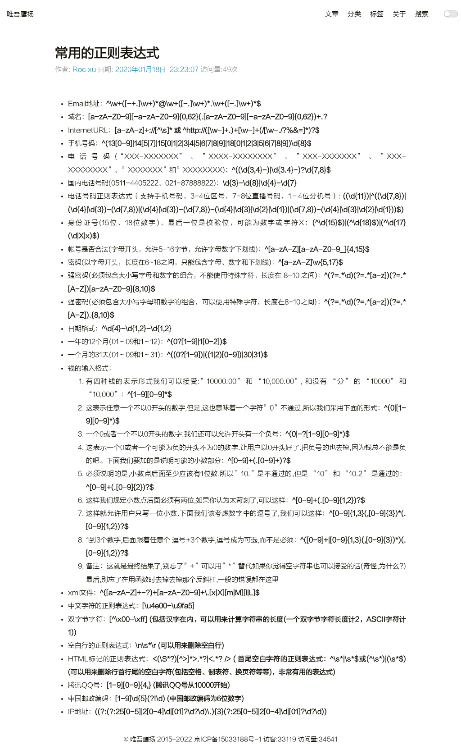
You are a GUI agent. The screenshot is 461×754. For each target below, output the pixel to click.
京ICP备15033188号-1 (228, 739)
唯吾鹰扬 (20, 14)
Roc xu (84, 69)
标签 (377, 14)
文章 (332, 14)
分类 (354, 14)
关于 (399, 14)
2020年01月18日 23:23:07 (157, 69)
